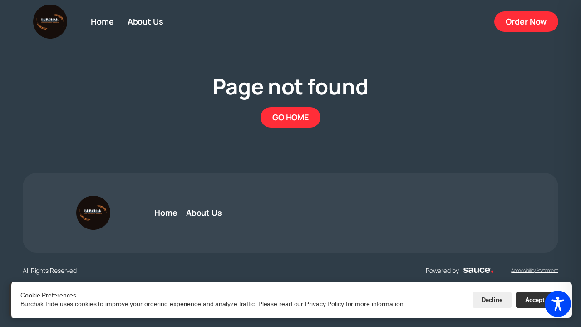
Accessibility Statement (534, 270)
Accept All (539, 300)
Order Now (532, 21)
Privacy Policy (324, 303)
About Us (145, 21)
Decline (492, 300)
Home (102, 21)
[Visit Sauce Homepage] (478, 270)
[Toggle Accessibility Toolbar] (558, 304)
